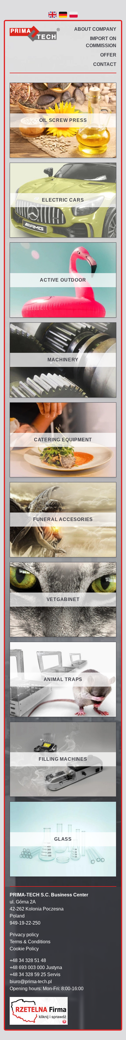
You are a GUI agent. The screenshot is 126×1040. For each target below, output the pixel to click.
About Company (95, 29)
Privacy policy (24, 934)
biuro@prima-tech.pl (31, 981)
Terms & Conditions (30, 941)
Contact (104, 64)
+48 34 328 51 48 (28, 960)
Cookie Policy (24, 948)
